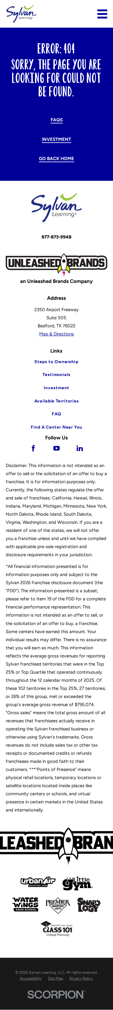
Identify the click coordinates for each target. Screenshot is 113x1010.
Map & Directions (56, 334)
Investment (56, 139)
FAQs (57, 120)
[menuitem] (31, 978)
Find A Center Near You (56, 427)
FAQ (56, 414)
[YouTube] (56, 448)
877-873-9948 (56, 237)
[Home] (21, 14)
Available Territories (56, 401)
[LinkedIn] (80, 448)
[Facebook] (33, 448)
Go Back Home (56, 158)
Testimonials (56, 374)
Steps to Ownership (56, 361)
